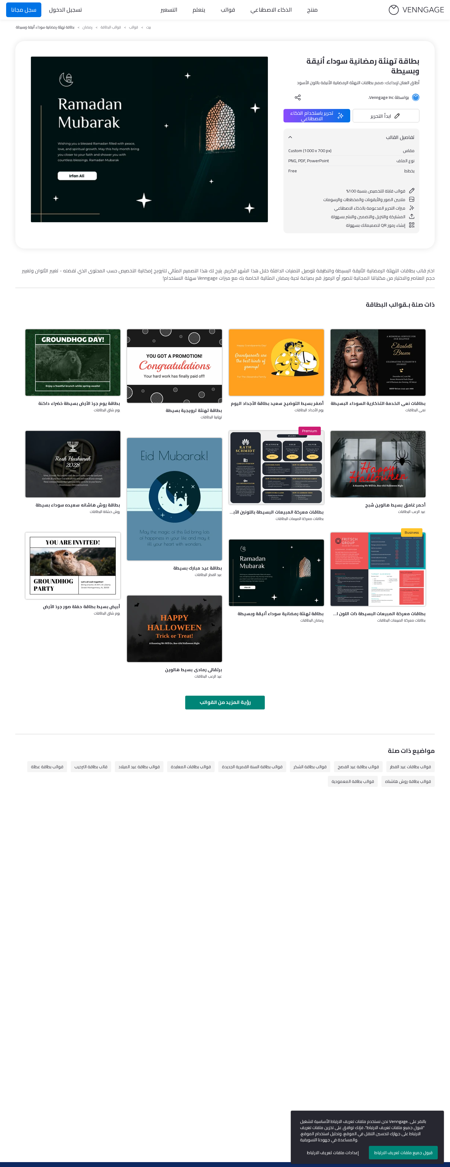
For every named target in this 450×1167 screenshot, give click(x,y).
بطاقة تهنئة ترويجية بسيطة (194, 410)
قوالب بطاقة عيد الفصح (358, 767)
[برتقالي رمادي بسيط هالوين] (174, 629)
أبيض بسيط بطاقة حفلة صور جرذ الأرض (81, 607)
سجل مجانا (23, 10)
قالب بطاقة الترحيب (90, 767)
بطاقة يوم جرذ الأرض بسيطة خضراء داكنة (79, 403)
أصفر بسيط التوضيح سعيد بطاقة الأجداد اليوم (277, 403)
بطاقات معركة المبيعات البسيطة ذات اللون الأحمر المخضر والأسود (378, 614)
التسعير (169, 10)
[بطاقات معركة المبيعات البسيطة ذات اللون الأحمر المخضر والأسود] (378, 569)
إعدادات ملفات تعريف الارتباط (333, 1153)
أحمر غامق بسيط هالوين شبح (395, 505)
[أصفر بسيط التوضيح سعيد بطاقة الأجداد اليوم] (276, 362)
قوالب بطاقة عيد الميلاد (139, 767)
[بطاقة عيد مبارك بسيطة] (174, 499)
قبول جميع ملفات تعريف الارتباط (403, 1153)
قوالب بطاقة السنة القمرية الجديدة (252, 767)
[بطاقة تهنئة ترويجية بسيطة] (174, 366)
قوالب (228, 10)
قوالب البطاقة (111, 27)
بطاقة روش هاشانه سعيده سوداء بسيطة (78, 505)
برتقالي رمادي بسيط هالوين (193, 670)
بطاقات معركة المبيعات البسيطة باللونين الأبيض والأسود (276, 512)
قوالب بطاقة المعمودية (353, 781)
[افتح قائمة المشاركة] (298, 97)
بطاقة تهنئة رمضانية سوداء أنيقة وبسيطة (281, 614)
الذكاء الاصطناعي (271, 10)
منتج (312, 10)
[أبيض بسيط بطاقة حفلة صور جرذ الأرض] (72, 566)
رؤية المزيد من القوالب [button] (225, 702)
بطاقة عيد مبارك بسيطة (197, 568)
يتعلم (199, 10)
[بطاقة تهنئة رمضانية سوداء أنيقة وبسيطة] (276, 573)
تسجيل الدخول (65, 10)
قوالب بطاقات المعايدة (191, 767)
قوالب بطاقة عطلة (47, 767)
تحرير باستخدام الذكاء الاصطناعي (311, 115)
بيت (148, 27)
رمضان (87, 27)
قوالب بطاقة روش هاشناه (408, 781)
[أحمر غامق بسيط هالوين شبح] (378, 464)
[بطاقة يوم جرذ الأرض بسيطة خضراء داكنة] (72, 362)
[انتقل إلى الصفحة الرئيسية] (416, 10)
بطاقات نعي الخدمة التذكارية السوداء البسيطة (378, 403)
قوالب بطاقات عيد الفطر (410, 767)
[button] (386, 115)
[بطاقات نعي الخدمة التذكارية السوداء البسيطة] (378, 362)
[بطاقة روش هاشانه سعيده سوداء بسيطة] (72, 464)
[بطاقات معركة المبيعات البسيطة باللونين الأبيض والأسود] (276, 467)
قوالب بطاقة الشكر (310, 767)
